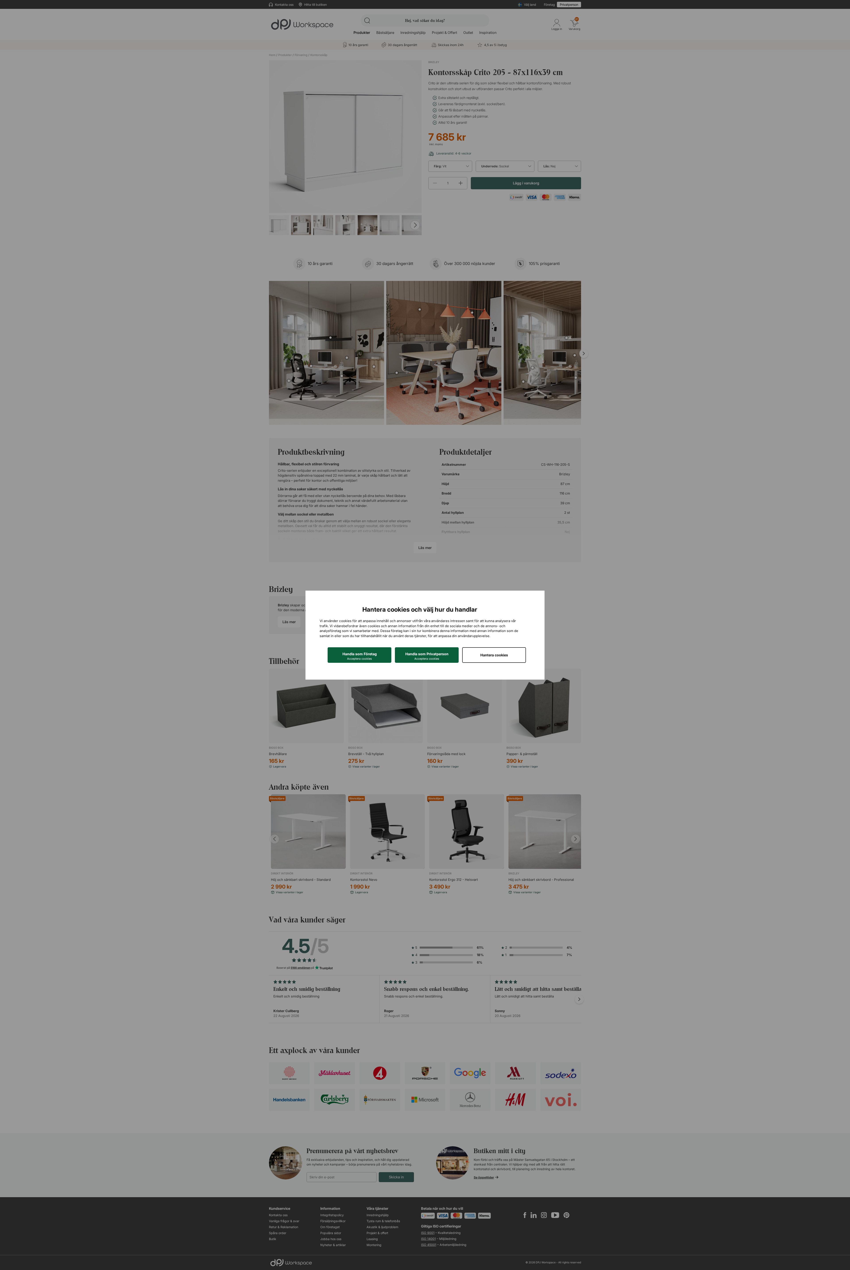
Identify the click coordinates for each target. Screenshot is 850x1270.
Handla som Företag (359, 656)
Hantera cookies (494, 655)
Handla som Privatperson (426, 656)
